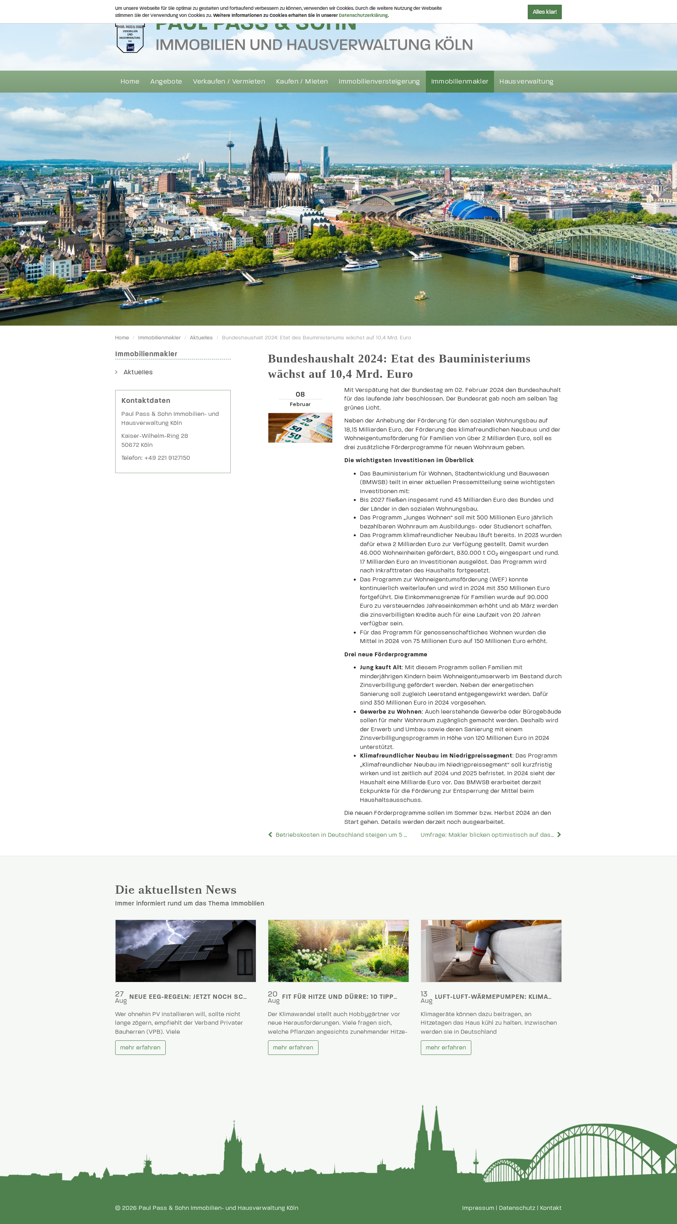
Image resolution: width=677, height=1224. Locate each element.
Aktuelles (201, 338)
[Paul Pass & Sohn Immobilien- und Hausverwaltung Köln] (293, 31)
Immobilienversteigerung (379, 81)
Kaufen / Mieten (302, 81)
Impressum (478, 1207)
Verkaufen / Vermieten (229, 81)
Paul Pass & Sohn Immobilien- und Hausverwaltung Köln (219, 1207)
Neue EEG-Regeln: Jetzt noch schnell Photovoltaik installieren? (245, 996)
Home (130, 81)
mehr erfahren (140, 1047)
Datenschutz (517, 1207)
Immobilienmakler (460, 81)
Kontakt (551, 1207)
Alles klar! (545, 11)
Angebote (166, 81)
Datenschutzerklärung (363, 15)
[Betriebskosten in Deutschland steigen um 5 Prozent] (271, 834)
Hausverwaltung (527, 81)
